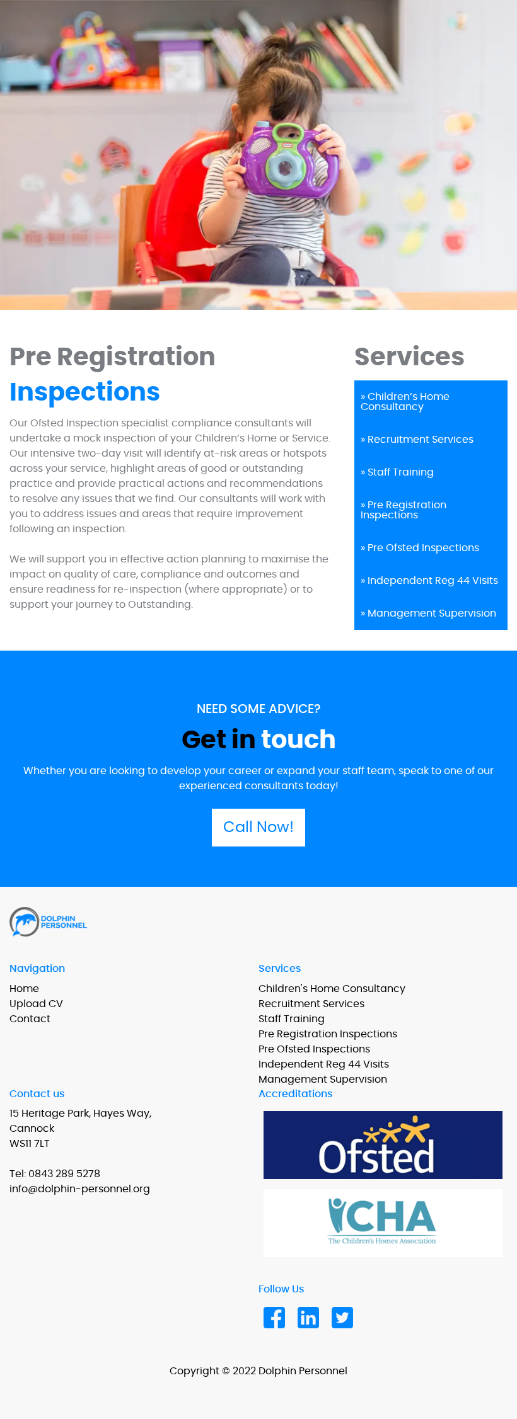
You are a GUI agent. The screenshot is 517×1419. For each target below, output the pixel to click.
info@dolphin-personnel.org (79, 1189)
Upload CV (36, 1004)
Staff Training (291, 1019)
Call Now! (258, 827)
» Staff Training (397, 472)
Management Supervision (322, 1079)
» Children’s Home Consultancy (405, 402)
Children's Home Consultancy (331, 989)
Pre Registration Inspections (327, 1034)
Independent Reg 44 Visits (323, 1064)
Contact (29, 1019)
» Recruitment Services (417, 440)
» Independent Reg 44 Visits (429, 581)
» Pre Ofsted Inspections (420, 548)
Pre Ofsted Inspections (314, 1049)
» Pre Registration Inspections (403, 510)
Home (24, 989)
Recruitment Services (311, 1004)
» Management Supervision (428, 613)
